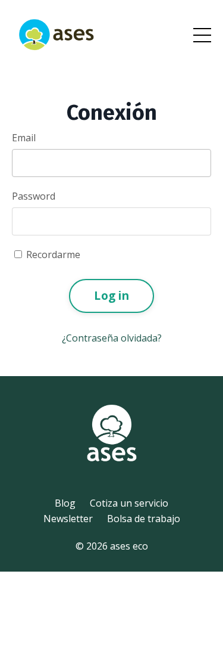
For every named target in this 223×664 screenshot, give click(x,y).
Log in (111, 295)
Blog (65, 503)
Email (24, 137)
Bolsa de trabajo (143, 518)
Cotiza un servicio (129, 503)
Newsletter (68, 518)
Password (33, 196)
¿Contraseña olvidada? (112, 338)
